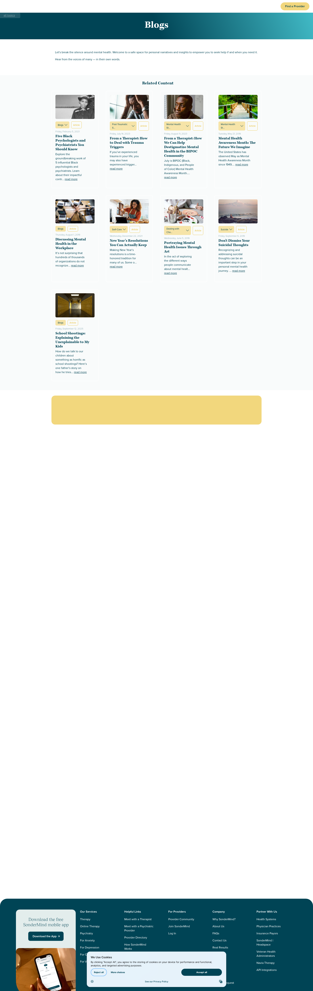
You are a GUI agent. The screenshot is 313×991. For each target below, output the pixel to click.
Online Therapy (90, 926)
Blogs (60, 124)
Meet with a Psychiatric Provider (138, 928)
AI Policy (218, 961)
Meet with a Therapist (138, 919)
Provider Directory (135, 937)
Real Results (220, 947)
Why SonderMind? (223, 919)
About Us (218, 926)
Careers (217, 954)
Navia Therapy (265, 963)
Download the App (45, 936)
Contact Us (219, 940)
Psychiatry (86, 933)
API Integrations (266, 970)
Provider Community (181, 919)
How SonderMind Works (135, 946)
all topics (9, 15)
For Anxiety (87, 940)
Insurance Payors (267, 933)
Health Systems (266, 919)
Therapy (85, 919)
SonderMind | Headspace (264, 942)
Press (215, 969)
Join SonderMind (179, 926)
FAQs (215, 933)
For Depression (89, 947)
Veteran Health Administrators (266, 954)
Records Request (223, 983)
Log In (172, 933)
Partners (217, 976)
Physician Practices (268, 926)
